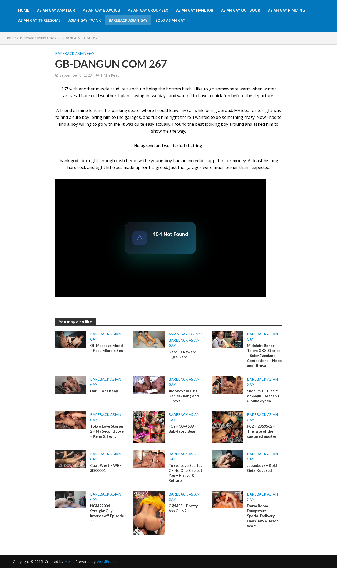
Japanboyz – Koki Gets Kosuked (262, 468)
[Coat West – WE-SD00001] (70, 459)
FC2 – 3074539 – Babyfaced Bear (182, 428)
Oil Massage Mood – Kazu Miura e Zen (106, 348)
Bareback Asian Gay (128, 20)
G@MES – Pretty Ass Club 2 (183, 508)
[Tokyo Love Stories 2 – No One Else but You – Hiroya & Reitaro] (149, 459)
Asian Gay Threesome (39, 20)
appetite (216, 160)
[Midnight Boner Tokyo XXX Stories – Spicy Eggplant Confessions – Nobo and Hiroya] (227, 339)
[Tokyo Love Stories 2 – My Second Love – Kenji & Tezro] (70, 420)
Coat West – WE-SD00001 (105, 468)
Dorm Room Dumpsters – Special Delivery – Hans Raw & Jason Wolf (263, 515)
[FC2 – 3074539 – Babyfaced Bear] (149, 426)
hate (85, 96)
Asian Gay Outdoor (240, 10)
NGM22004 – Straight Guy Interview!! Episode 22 (107, 513)
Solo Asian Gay (170, 20)
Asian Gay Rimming (286, 10)
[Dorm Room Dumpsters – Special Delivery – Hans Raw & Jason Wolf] (227, 499)
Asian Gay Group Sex (148, 10)
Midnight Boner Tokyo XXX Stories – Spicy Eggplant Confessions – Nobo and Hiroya (264, 355)
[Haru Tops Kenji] (70, 384)
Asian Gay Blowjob (101, 10)
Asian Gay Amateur (56, 10)
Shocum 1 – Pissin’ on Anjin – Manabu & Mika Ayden (263, 396)
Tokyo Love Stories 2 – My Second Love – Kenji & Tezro (107, 431)
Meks (68, 561)
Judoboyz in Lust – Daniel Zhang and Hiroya (184, 396)
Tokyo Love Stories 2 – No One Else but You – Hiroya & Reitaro (185, 473)
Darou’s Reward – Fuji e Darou (183, 354)
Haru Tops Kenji (104, 391)
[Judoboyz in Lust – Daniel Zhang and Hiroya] (149, 384)
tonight (264, 110)
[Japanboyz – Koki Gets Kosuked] (227, 459)
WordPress (106, 561)
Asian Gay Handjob (194, 10)
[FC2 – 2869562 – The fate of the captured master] (227, 426)
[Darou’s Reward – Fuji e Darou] (149, 339)
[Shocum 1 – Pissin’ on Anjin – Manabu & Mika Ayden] (227, 384)
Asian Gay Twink (84, 20)
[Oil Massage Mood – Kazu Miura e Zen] (70, 339)
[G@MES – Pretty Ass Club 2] (149, 512)
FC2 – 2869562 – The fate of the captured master (261, 431)
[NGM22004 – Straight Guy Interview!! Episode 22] (70, 499)
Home (23, 10)
